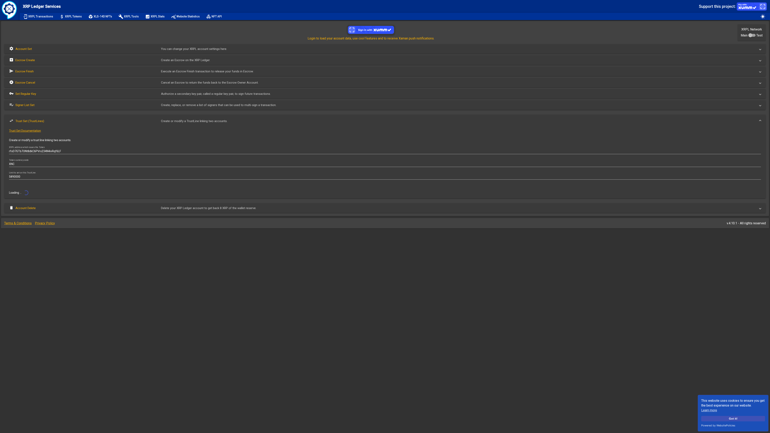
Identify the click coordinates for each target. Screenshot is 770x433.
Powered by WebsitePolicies (718, 425)
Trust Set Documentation (25, 130)
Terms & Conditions (18, 223)
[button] (385, 49)
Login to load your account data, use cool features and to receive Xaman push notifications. (371, 38)
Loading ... (15, 192)
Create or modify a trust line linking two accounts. (40, 140)
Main (744, 35)
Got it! (733, 418)
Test (759, 35)
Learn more (709, 410)
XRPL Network (751, 29)
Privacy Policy (45, 223)
